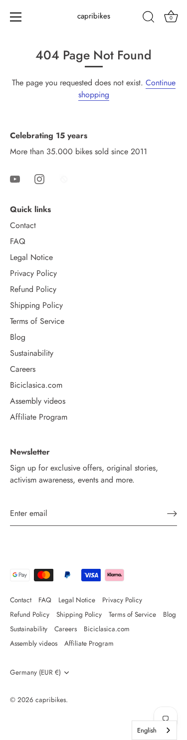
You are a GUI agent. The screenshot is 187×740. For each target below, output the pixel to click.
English (147, 730)
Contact (23, 225)
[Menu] (16, 17)
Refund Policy (33, 289)
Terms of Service (37, 321)
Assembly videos (37, 401)
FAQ (17, 241)
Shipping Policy (36, 305)
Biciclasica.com (36, 385)
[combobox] (154, 730)
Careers (22, 369)
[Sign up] (172, 513)
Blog (17, 337)
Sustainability (31, 353)
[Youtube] (15, 178)
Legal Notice (31, 257)
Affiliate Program (38, 417)
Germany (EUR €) (35, 672)
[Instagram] (39, 178)
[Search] (149, 18)
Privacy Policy (33, 273)
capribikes (93, 16)
